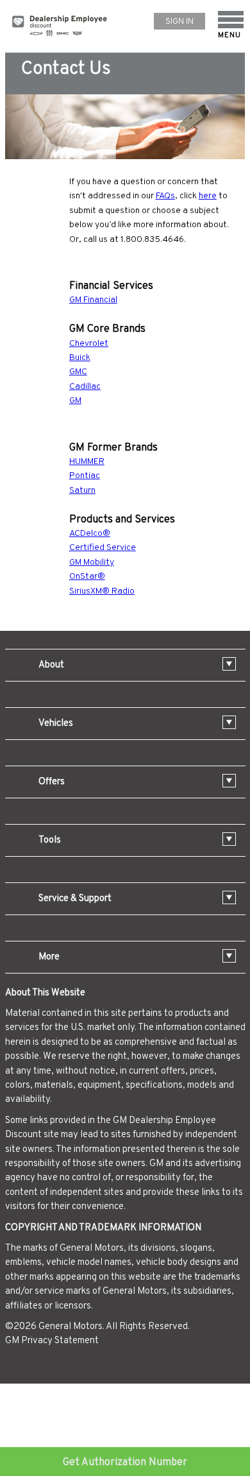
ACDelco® (89, 533)
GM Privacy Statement (52, 1341)
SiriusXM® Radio (102, 591)
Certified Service (102, 547)
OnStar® (87, 576)
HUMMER (86, 461)
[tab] (125, 665)
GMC (78, 371)
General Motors (70, 1327)
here (208, 196)
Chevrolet (88, 343)
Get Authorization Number (125, 1462)
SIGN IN (179, 21)
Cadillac (85, 386)
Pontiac (84, 475)
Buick (79, 357)
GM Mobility (91, 562)
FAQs (165, 196)
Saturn (82, 490)
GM (75, 400)
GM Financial (93, 300)
